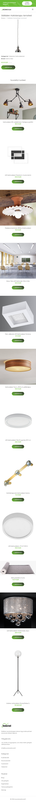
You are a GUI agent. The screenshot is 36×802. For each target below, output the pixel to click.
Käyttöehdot (5, 784)
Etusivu (3, 18)
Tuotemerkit (4, 764)
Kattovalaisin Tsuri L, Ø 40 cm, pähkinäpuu (18, 387)
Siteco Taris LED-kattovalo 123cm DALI (18, 281)
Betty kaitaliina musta (18, 578)
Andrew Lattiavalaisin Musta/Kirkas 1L (18, 703)
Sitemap (3, 790)
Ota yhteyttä (5, 781)
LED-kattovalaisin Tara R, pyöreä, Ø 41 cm (18, 440)
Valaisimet (12, 56)
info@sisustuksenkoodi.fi (8, 748)
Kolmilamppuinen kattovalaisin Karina (18, 493)
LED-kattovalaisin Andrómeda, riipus (18, 631)
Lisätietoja (8, 67)
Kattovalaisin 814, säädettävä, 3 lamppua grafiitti (18, 122)
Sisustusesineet (5, 760)
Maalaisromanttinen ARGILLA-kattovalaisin (18, 228)
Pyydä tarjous (27, 3)
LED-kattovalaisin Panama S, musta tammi (18, 175)
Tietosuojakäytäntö (7, 787)
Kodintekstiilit (5, 757)
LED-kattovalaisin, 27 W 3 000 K (18, 546)
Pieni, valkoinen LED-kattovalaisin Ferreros (18, 334)
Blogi (2, 777)
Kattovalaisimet (20, 56)
